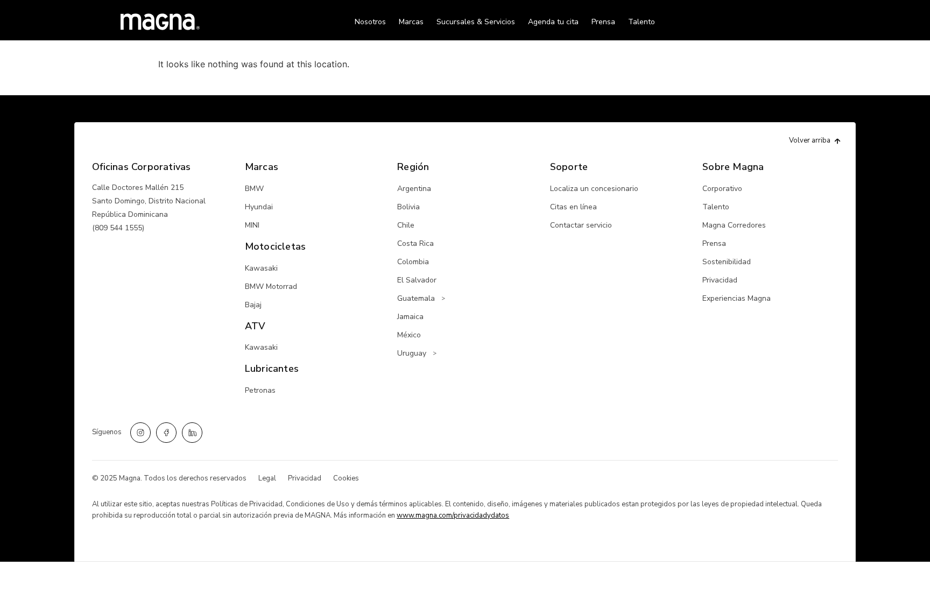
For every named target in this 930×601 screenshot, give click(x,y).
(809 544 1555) (118, 228)
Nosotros (370, 22)
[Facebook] (166, 432)
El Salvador (416, 280)
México (409, 335)
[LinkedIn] (192, 432)
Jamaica (410, 317)
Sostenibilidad (726, 262)
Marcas (411, 22)
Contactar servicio (581, 225)
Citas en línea (573, 207)
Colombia (413, 262)
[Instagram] (140, 432)
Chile (405, 225)
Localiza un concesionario (594, 188)
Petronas (260, 390)
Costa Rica (415, 243)
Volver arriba (809, 140)
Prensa (603, 22)
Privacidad (719, 280)
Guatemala (416, 298)
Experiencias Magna (736, 298)
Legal (267, 478)
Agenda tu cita (553, 22)
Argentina (414, 188)
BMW (254, 188)
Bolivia (408, 207)
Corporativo (722, 188)
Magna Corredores (734, 225)
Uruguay (411, 353)
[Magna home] (160, 21)
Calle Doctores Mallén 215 (138, 187)
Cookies (346, 478)
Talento (641, 22)
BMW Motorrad (271, 286)
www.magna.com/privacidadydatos (453, 515)
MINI (252, 225)
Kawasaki (261, 268)
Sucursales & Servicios (475, 22)
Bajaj (253, 305)
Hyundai (259, 207)
